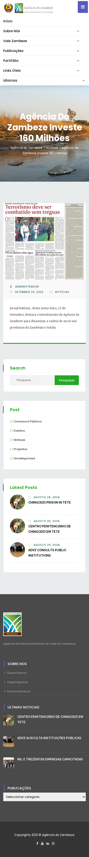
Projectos (20, 449)
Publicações (13, 51)
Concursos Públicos (28, 421)
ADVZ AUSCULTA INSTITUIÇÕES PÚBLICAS (49, 738)
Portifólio (10, 60)
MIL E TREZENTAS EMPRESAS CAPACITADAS (50, 759)
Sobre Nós (11, 31)
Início (7, 21)
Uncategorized (24, 458)
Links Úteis (12, 70)
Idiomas (10, 80)
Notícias (62, 292)
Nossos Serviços (18, 691)
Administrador (27, 286)
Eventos (19, 431)
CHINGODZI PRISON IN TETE (49, 502)
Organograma (17, 682)
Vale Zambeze (15, 41)
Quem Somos (17, 673)
